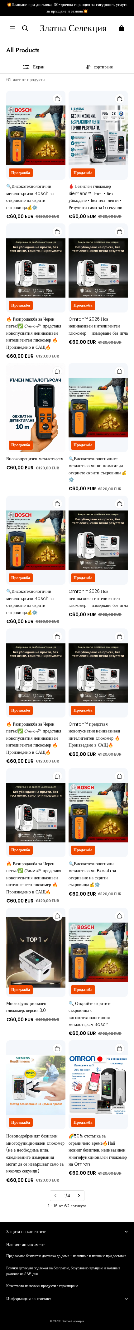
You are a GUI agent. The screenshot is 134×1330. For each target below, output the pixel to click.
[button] (12, 28)
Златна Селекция (73, 1321)
